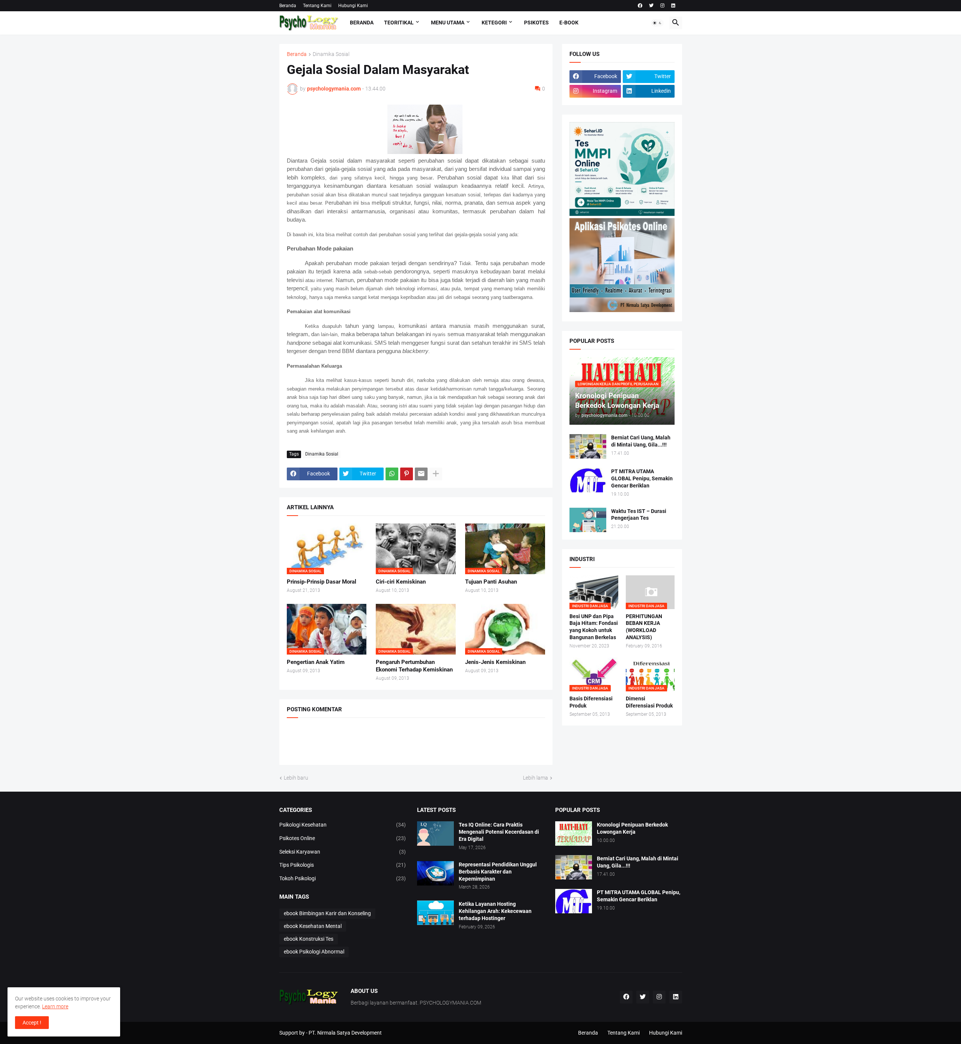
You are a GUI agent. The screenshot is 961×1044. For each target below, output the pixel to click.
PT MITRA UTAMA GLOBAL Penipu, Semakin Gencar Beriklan (642, 478)
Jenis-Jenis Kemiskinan (495, 662)
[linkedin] (673, 5)
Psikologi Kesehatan (342, 825)
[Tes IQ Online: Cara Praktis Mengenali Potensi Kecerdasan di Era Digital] (435, 833)
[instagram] (662, 5)
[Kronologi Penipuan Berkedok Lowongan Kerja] (573, 833)
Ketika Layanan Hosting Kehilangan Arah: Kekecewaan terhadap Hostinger (495, 911)
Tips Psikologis (342, 865)
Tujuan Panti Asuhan (491, 581)
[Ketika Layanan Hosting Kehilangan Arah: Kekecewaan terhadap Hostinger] (435, 913)
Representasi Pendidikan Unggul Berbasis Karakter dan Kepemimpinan (498, 871)
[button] (657, 23)
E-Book (568, 23)
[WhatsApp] (392, 474)
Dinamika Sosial (331, 54)
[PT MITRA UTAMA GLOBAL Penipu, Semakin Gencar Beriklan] (587, 480)
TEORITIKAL (399, 23)
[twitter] (651, 5)
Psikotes (536, 23)
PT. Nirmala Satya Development (345, 1033)
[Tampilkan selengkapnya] (435, 474)
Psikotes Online (342, 838)
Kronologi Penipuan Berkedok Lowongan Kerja (632, 828)
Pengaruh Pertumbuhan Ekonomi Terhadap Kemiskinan (414, 666)
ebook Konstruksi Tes (308, 939)
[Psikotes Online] (622, 214)
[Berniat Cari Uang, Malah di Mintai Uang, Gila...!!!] (587, 446)
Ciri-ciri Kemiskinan (401, 581)
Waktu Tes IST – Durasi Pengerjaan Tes (638, 514)
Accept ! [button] (32, 1023)
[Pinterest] (406, 474)
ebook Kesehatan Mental (313, 926)
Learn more (55, 1006)
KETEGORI (494, 23)
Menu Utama (447, 23)
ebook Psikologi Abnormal (314, 952)
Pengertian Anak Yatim (316, 662)
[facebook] (640, 5)
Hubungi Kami (353, 5)
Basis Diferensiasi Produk (591, 702)
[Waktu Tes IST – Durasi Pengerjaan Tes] (587, 520)
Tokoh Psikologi (342, 878)
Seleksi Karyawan (342, 852)
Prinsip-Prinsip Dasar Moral (321, 581)
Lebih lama (535, 778)
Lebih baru (296, 778)
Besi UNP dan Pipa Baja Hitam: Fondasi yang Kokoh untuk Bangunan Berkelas (593, 627)
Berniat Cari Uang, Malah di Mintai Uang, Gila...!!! (640, 441)
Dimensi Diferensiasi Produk (649, 702)
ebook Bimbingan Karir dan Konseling (327, 913)
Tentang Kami (317, 5)
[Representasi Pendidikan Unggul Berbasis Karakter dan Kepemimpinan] (435, 873)
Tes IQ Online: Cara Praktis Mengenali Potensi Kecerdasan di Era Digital (499, 832)
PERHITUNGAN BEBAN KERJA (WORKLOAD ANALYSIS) (644, 627)
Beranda (287, 5)
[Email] (421, 474)
